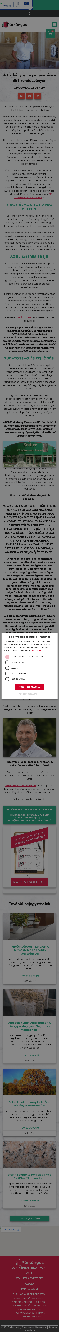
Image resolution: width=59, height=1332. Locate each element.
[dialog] (30, 666)
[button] (29, 693)
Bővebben (36, 650)
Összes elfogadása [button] (29, 686)
